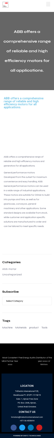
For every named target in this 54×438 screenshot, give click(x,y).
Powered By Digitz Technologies (27, 436)
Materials (21, 327)
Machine (7, 327)
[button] (48, 4)
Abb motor (9, 269)
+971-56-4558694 (27, 421)
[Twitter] (22, 428)
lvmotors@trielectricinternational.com (27, 417)
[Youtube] (39, 428)
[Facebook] (14, 428)
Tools (44, 327)
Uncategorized (12, 274)
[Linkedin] (31, 428)
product (34, 327)
